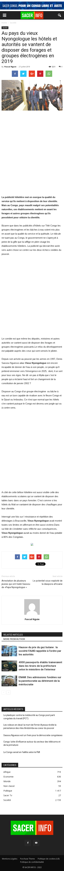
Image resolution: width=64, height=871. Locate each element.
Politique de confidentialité (32, 862)
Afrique (7, 771)
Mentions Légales (9, 858)
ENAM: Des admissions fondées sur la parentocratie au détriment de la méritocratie (40, 681)
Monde (7, 781)
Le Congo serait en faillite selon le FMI (21, 752)
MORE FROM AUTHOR (14, 639)
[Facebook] (28, 843)
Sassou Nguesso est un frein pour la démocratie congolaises (32, 735)
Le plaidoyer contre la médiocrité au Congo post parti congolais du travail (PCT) (29, 717)
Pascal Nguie (10, 66)
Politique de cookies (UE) (48, 858)
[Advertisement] (32, 155)
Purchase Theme (27, 858)
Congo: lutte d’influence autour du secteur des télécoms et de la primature (31, 743)
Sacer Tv (7, 795)
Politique (7, 790)
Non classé (9, 785)
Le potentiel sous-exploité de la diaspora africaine (47, 582)
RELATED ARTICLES (13, 634)
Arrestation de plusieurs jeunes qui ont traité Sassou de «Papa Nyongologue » (16, 584)
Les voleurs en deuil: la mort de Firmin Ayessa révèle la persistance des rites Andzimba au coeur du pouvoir (29, 726)
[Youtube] (36, 843)
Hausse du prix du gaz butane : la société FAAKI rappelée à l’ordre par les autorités (40, 651)
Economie (8, 776)
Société (4, 28)
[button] (59, 15)
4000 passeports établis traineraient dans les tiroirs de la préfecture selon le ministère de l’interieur (40, 666)
